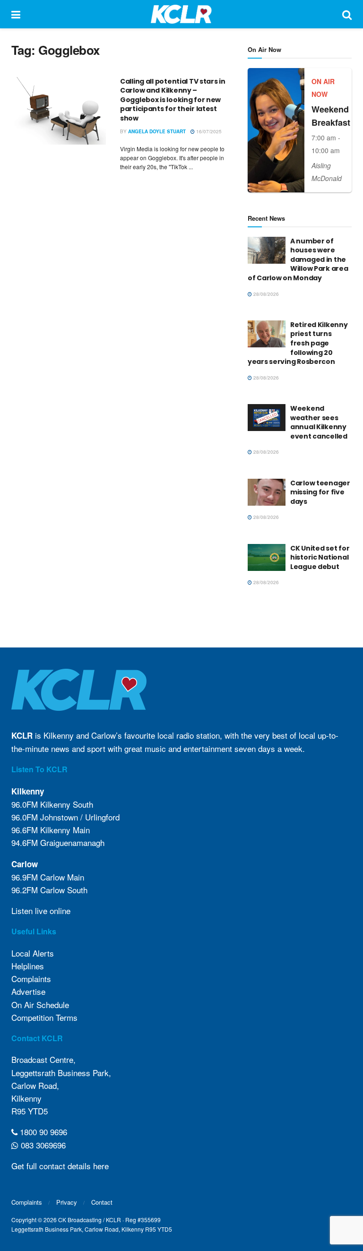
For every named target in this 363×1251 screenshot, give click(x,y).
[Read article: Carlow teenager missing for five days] (266, 492)
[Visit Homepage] (181, 14)
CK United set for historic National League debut (319, 557)
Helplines (27, 966)
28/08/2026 (265, 294)
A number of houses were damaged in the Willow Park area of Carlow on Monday (298, 259)
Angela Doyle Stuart (157, 131)
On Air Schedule (40, 1004)
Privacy (66, 1202)
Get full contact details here (60, 1166)
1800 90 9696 (42, 1132)
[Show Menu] (15, 14)
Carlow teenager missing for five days (320, 492)
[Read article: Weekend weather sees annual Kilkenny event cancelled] (266, 417)
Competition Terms (44, 1017)
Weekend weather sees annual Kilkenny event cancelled (318, 422)
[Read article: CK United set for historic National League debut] (266, 557)
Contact (101, 1202)
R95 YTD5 (29, 1111)
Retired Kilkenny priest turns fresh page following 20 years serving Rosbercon (298, 343)
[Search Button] (347, 14)
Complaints (31, 978)
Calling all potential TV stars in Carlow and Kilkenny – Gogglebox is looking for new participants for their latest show (172, 100)
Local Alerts (32, 953)
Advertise (28, 991)
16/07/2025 (208, 131)
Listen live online (40, 910)
